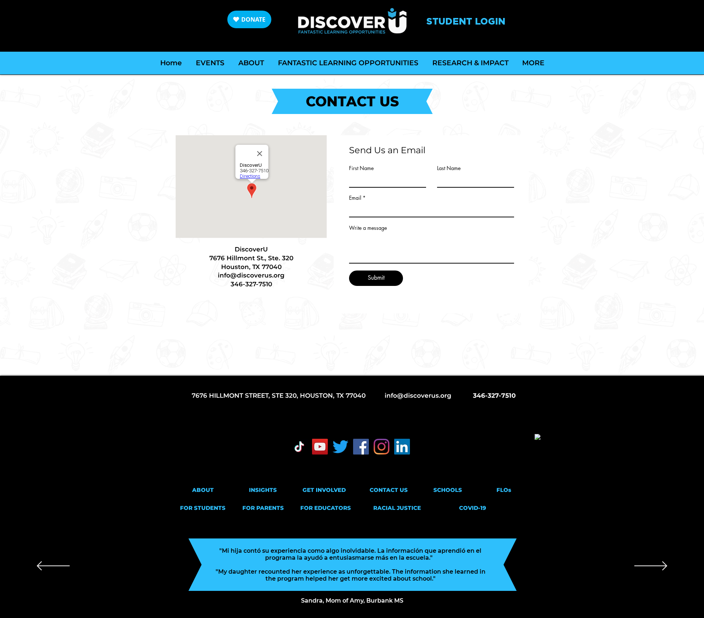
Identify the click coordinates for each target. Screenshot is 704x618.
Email (355, 198)
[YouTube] (320, 447)
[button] (202, 490)
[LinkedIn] (402, 447)
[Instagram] (381, 447)
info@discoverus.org (251, 275)
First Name (361, 168)
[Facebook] (361, 447)
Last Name (449, 168)
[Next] (650, 566)
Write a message (368, 228)
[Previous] (53, 566)
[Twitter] (340, 447)
